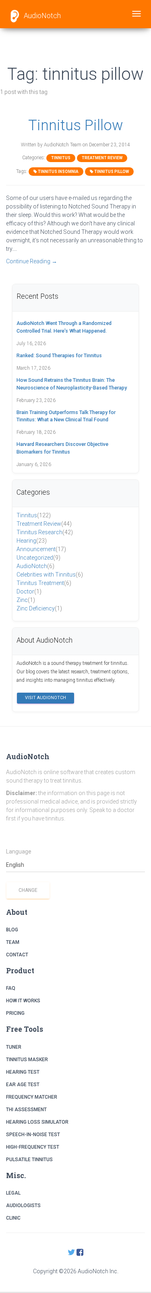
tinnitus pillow (111, 171)
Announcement (41, 549)
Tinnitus (60, 158)
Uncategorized (38, 557)
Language (18, 851)
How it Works (23, 1001)
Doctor (29, 591)
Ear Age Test (22, 1084)
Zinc (26, 600)
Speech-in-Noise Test (33, 1134)
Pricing (15, 1013)
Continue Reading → (31, 261)
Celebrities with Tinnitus (50, 574)
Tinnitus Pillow (75, 125)
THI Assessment (26, 1109)
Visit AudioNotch (45, 697)
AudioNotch (41, 15)
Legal (13, 1193)
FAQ (10, 988)
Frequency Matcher (31, 1097)
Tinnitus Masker (27, 1059)
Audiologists (23, 1205)
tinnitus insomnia (58, 171)
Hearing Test (22, 1072)
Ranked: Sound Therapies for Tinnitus (59, 355)
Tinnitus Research (45, 532)
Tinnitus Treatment (44, 583)
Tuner (13, 1047)
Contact (17, 955)
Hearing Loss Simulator (37, 1122)
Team (12, 942)
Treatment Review (102, 158)
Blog (12, 930)
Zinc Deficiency (39, 608)
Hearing (32, 540)
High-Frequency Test (32, 1147)
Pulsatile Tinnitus (29, 1159)
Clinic (13, 1218)
